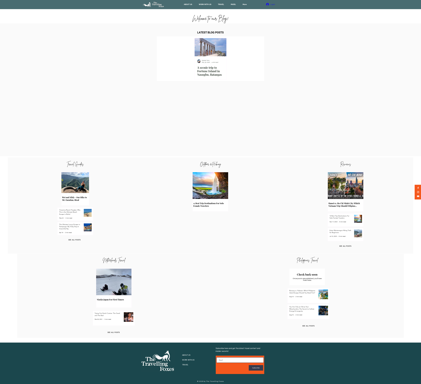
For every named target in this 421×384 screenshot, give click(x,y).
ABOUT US (186, 355)
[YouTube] (418, 196)
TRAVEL (185, 364)
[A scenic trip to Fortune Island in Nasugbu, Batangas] (210, 47)
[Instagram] (418, 192)
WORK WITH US (188, 360)
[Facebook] (418, 188)
